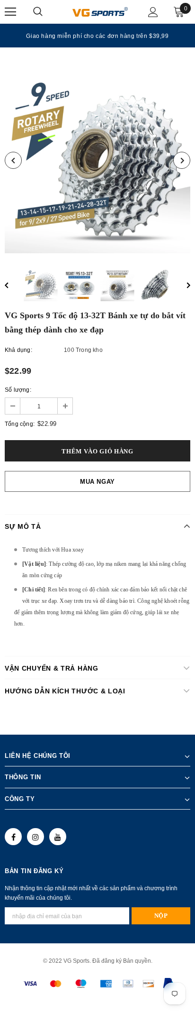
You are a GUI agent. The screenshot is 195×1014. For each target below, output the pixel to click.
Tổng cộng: (20, 424)
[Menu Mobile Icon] (10, 12)
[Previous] (13, 160)
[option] (97, 35)
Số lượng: (18, 390)
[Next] (181, 160)
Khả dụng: (18, 350)
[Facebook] (13, 836)
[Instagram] (35, 836)
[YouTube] (57, 836)
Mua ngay (97, 481)
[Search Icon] (47, 12)
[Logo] (100, 11)
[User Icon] (153, 12)
